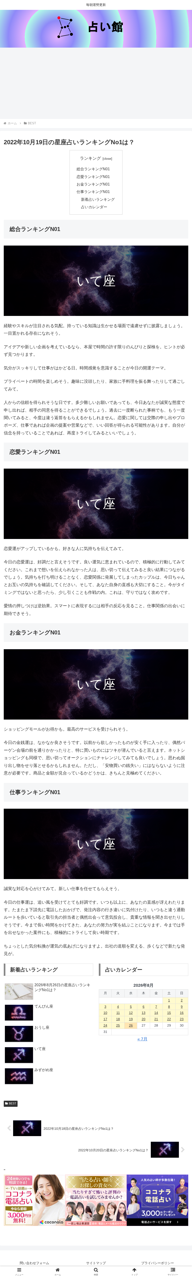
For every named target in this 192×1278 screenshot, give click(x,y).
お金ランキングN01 (93, 184)
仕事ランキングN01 (93, 192)
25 (118, 1025)
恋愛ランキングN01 (93, 176)
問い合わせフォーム (34, 1263)
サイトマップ (96, 1263)
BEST (12, 1103)
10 (105, 1013)
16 (182, 1013)
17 (105, 1019)
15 (169, 1013)
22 (169, 1019)
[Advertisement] (96, 83)
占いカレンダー (94, 207)
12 (131, 1013)
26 (131, 1025)
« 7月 (142, 1039)
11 (118, 1013)
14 (156, 1013)
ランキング (90, 158)
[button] (178, 869)
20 (143, 1019)
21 (156, 1019)
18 (118, 1019)
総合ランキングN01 (93, 169)
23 (182, 1019)
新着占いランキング (98, 199)
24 (105, 1025)
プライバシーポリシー (157, 1263)
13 (143, 1013)
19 (131, 1019)
